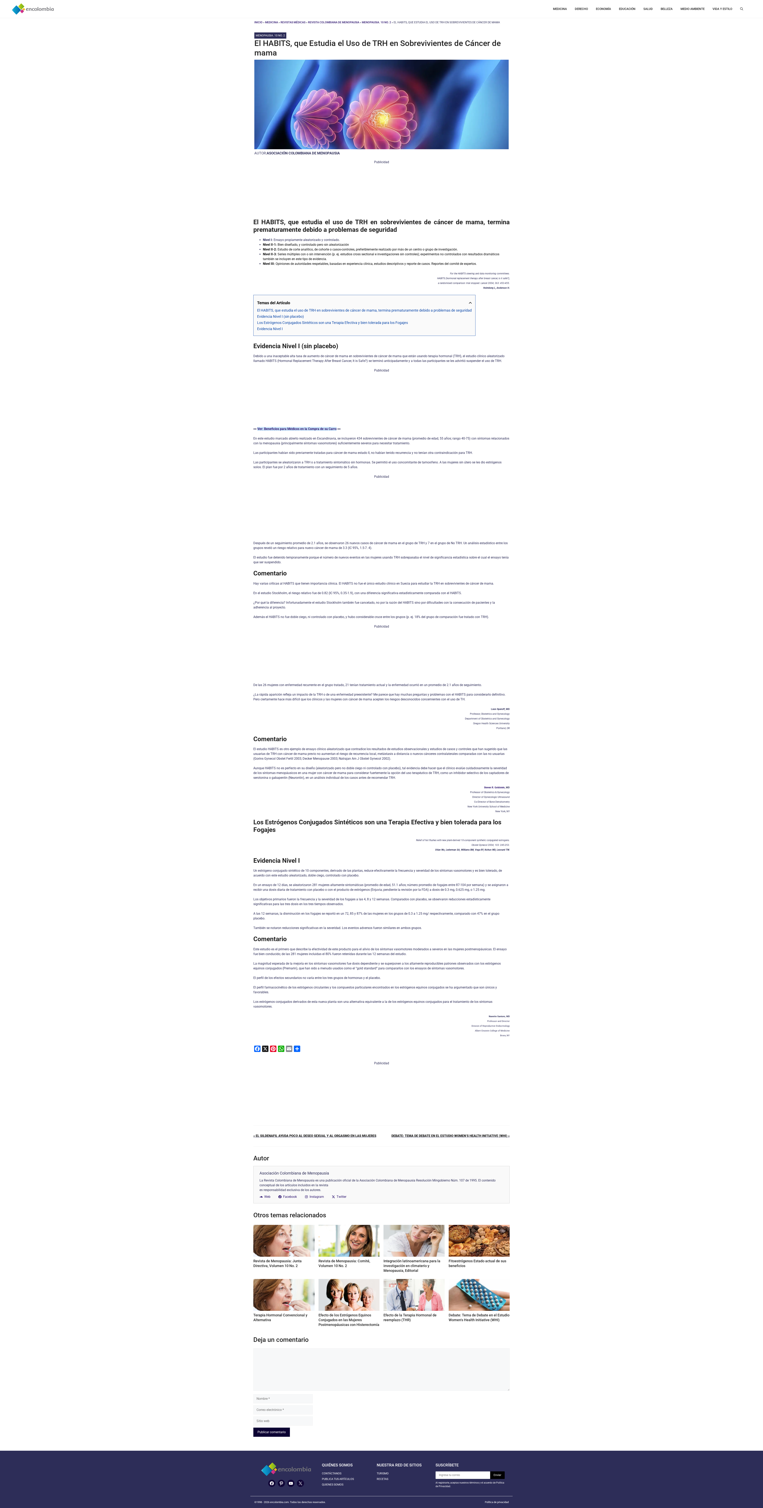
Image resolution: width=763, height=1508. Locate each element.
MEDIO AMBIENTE (693, 9)
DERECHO (581, 9)
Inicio (258, 22)
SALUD (648, 9)
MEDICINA (560, 9)
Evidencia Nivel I (270, 329)
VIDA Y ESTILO (722, 9)
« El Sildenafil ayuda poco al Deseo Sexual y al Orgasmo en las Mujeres (314, 1136)
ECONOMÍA (603, 9)
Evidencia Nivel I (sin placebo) (280, 316)
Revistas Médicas (293, 22)
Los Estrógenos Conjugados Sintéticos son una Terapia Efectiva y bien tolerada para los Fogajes (332, 323)
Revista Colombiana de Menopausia (333, 22)
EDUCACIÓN (627, 9)
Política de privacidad (497, 1502)
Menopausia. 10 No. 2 (376, 22)
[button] (741, 9)
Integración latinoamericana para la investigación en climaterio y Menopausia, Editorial (411, 1266)
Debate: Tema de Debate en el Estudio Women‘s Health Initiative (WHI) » (450, 1136)
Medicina (271, 22)
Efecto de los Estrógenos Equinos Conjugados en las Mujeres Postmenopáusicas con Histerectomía (349, 1320)
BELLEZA (667, 9)
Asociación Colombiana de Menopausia (303, 153)
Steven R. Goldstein (494, 787)
